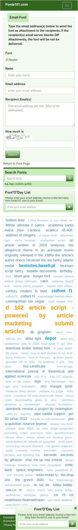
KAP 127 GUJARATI (61, 376)
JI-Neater (11, 60)
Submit (12, 154)
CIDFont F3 (28, 296)
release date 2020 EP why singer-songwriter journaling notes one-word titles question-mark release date (39, 433)
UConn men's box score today (49, 490)
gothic (28, 183)
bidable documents (42, 271)
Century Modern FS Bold (26, 291)
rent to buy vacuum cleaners (24, 446)
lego (11, 183)
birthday (66, 271)
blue (8, 276)
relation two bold (61, 424)
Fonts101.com (16, 4)
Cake (44, 281)
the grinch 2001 (29, 480)
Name (9, 68)
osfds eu (11, 414)
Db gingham (40, 332)
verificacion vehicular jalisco (27, 495)
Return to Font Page (16, 163)
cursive (19, 183)
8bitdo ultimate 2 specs (25, 225)
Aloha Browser (25, 240)
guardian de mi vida (20, 361)
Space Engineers (29, 470)
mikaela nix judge (51, 391)
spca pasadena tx (59, 470)
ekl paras (12, 353)
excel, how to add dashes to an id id (46, 353)
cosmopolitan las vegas (25, 301)
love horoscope (55, 381)
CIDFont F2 (12, 296)
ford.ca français (39, 357)
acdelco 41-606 (59, 230)
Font (8, 53)
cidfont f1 (62, 290)
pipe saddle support (50, 414)
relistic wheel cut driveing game (49, 437)
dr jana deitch (62, 348)
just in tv (40, 376)
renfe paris (65, 441)
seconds (50, 455)
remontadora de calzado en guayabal (30, 441)
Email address (15, 84)
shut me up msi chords (43, 460)
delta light (33, 339)
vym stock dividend (59, 500)
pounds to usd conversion (47, 419)
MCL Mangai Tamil (56, 386)
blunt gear (22, 276)
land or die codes (18, 381)
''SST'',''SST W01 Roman (19, 475)
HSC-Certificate (34, 366)
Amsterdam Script (52, 240)
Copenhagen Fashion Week (55, 296)
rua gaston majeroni (59, 446)
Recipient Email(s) (18, 99)
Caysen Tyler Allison (59, 286)
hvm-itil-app (64, 366)
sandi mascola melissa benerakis (31, 450)
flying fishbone (15, 357)
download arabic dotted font (28, 348)
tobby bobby (62, 485)
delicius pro (13, 338)
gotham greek (62, 357)
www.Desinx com (16, 504)
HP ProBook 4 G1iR (51, 361)
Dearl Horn (64, 332)
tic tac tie (41, 485)
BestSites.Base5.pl (37, 265)
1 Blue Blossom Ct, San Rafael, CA (50, 220)
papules (26, 414)
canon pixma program (28, 286)
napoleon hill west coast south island (38, 395)
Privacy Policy (12, 524)
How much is (14, 131)
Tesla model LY (47, 475)
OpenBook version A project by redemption (39, 409)
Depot (51, 338)
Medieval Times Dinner (21, 391)
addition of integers (21, 235)
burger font (41, 276)
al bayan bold (48, 235)
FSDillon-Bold (15, 220)
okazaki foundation (58, 404)
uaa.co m (14, 490)
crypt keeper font (60, 301)
